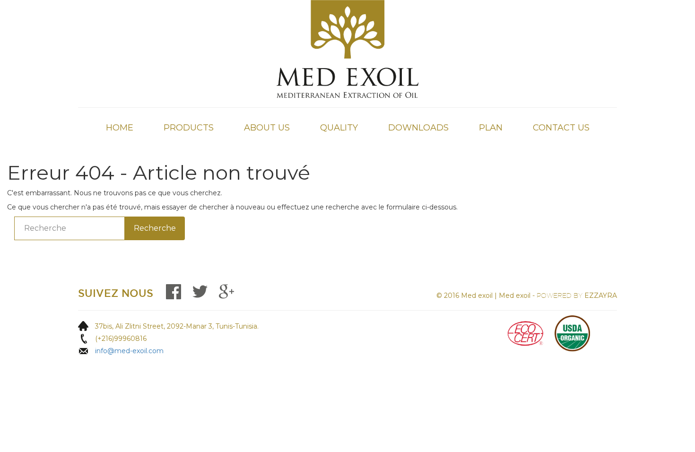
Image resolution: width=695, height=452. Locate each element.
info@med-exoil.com (129, 351)
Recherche (155, 228)
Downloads (418, 127)
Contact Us (561, 127)
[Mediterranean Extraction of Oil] (347, 48)
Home (119, 127)
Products (189, 127)
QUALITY (339, 127)
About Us (267, 127)
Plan (491, 127)
